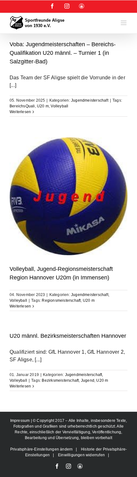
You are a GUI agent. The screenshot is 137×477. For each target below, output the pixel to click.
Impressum (20, 420)
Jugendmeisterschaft (89, 100)
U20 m (43, 106)
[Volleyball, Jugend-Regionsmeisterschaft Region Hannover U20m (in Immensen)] (68, 196)
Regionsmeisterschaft (61, 300)
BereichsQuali (22, 106)
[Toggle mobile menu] (124, 22)
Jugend (87, 380)
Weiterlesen (20, 112)
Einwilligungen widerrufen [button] (81, 455)
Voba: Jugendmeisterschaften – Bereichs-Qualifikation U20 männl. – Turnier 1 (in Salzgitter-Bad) (63, 53)
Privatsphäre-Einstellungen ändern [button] (41, 449)
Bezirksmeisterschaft (60, 380)
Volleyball (59, 106)
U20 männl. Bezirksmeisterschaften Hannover (68, 336)
